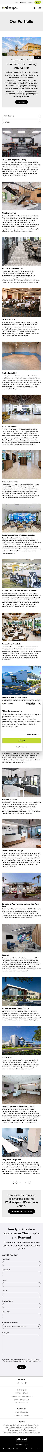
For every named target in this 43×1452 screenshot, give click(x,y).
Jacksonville (19, 1430)
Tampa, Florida (33, 1425)
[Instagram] (18, 1383)
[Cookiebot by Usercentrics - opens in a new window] (26, 703)
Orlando (11, 1430)
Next (30, 1182)
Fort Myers (28, 1430)
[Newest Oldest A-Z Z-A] (21, 122)
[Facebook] (25, 1383)
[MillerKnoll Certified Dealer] (21, 1439)
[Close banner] (40, 703)
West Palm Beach (9, 1432)
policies (38, 1361)
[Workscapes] (10, 8)
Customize (20, 747)
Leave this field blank (9, 1255)
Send (21, 1367)
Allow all (21, 741)
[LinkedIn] (22, 1383)
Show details (32, 734)
